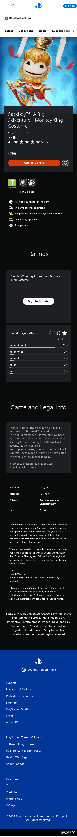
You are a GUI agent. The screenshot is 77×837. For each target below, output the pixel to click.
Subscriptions (61, 30)
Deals (42, 30)
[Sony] (68, 835)
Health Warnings (18, 574)
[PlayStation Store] (18, 18)
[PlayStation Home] (38, 5)
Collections (26, 30)
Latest (9, 30)
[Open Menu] (4, 6)
